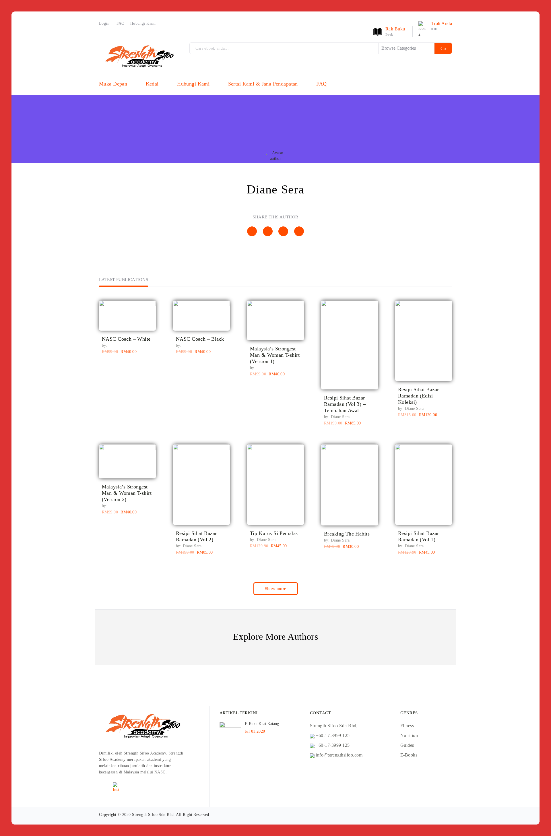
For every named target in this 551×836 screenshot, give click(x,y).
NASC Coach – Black (200, 339)
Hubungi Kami (143, 23)
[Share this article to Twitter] (268, 231)
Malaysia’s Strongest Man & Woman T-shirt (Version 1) (275, 355)
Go (443, 48)
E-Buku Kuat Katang (262, 723)
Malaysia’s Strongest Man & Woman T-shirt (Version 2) (127, 493)
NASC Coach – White (126, 339)
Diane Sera (340, 417)
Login (104, 23)
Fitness (407, 725)
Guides (407, 745)
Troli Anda (441, 23)
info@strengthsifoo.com (339, 754)
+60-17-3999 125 (333, 735)
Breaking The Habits (347, 534)
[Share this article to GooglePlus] (299, 231)
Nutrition (409, 735)
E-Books (408, 754)
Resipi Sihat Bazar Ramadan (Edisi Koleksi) (418, 396)
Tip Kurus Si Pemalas (274, 533)
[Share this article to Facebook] (252, 231)
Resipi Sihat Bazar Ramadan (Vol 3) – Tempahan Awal (345, 404)
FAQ (121, 23)
